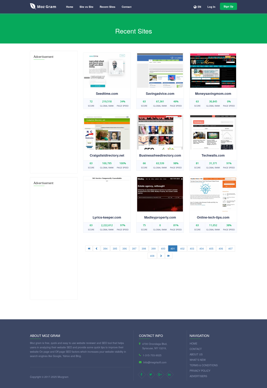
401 (173, 248)
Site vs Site (86, 7)
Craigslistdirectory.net (107, 155)
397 (134, 248)
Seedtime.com (107, 93)
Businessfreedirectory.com (160, 155)
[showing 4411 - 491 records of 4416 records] (168, 256)
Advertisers (198, 376)
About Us (196, 354)
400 (163, 248)
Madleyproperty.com (160, 217)
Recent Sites (107, 7)
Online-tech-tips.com (213, 217)
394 (105, 248)
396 (124, 248)
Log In (211, 7)
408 (152, 256)
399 (153, 248)
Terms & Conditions (204, 365)
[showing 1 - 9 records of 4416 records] (88, 248)
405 (211, 248)
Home (69, 7)
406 (221, 248)
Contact (127, 7)
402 (182, 248)
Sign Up (228, 6)
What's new (198, 360)
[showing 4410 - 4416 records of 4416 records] (96, 248)
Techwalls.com (213, 155)
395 (115, 248)
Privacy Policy (200, 370)
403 (192, 248)
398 (144, 248)
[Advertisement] (54, 115)
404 (201, 248)
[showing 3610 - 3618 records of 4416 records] (161, 256)
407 (230, 248)
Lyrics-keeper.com (107, 217)
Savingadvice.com (160, 93)
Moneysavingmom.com (213, 93)
